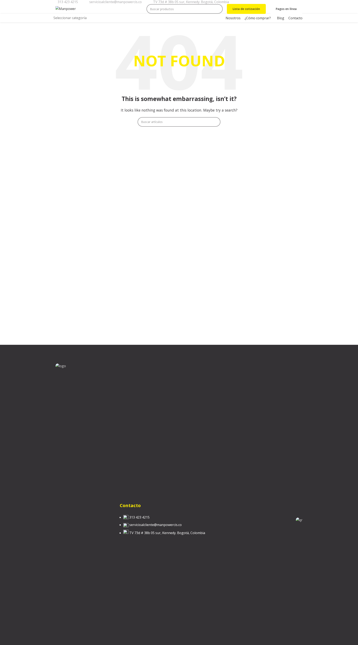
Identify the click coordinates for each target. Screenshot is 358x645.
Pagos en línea (286, 9)
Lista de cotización (246, 9)
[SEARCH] (218, 9)
